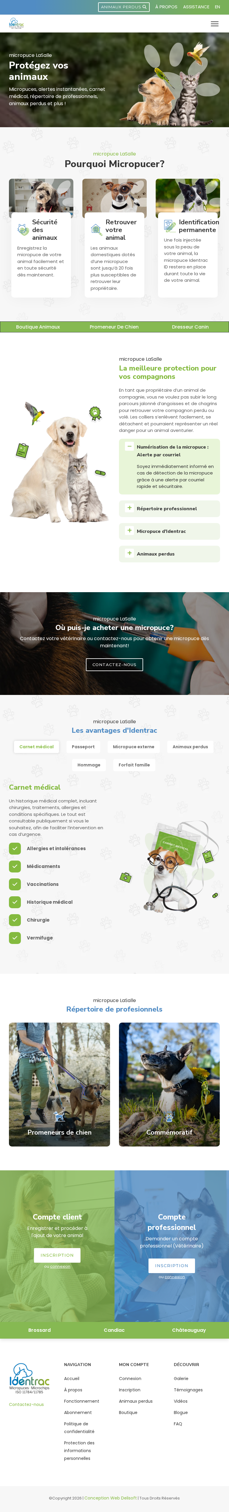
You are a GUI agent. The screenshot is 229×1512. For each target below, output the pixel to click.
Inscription (57, 1255)
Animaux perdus (122, 6)
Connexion (130, 1379)
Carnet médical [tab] (36, 747)
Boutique (128, 1412)
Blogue (181, 1412)
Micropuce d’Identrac (161, 531)
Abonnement (78, 1412)
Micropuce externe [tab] (133, 747)
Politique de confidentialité (79, 1428)
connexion (60, 1266)
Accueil (71, 1379)
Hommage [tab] (89, 765)
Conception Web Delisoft (110, 1498)
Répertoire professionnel (167, 508)
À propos (166, 7)
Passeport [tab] (83, 747)
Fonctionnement (81, 1401)
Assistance (196, 7)
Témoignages (188, 1390)
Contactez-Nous (114, 664)
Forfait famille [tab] (134, 765)
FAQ (178, 1424)
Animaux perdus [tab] (190, 747)
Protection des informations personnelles (79, 1450)
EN (217, 7)
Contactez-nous (26, 1404)
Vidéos (181, 1401)
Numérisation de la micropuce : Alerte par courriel (172, 451)
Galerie (181, 1379)
